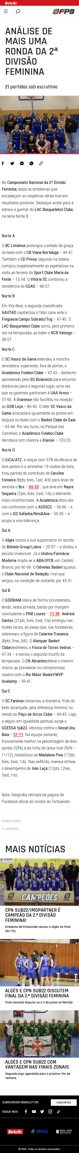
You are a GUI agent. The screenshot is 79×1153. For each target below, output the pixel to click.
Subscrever (64, 1102)
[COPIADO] (41, 164)
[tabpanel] (39, 124)
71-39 (55, 613)
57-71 (18, 734)
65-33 (34, 486)
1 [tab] (39, 148)
